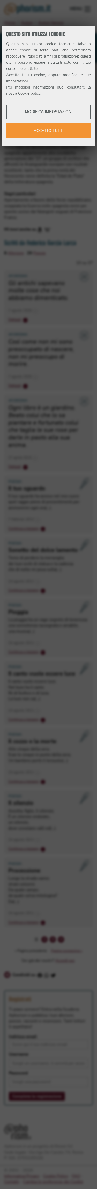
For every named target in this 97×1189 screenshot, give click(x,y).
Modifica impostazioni (48, 112)
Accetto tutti (48, 131)
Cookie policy (29, 93)
